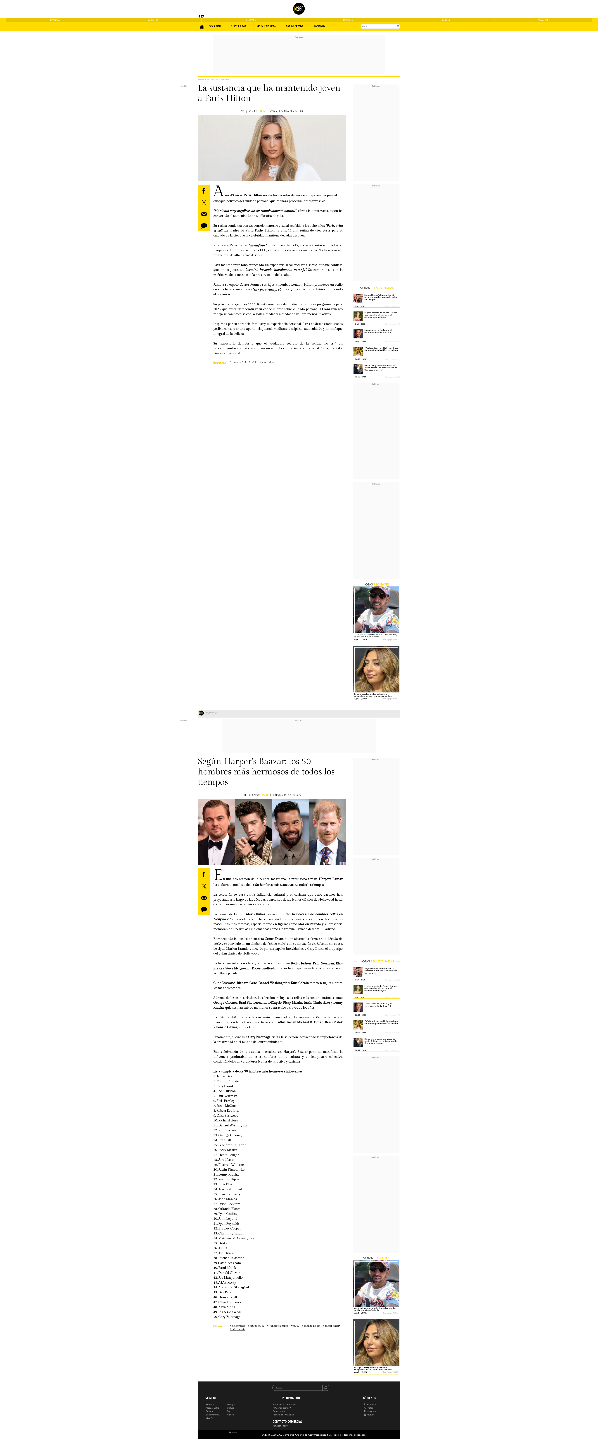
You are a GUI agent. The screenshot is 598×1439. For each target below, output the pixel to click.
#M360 (253, 362)
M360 (263, 111)
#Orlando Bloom (311, 1325)
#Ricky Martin (237, 1329)
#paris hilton (267, 362)
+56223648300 (280, 1425)
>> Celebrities (221, 79)
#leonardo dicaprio (278, 1325)
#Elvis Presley (237, 1325)
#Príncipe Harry (331, 1325)
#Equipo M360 (238, 362)
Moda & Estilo (206, 79)
